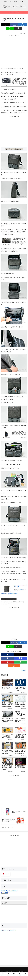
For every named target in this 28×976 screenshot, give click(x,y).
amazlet (21, 589)
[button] (18, 28)
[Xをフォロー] (20, 654)
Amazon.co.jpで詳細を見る (8, 593)
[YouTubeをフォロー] (7, 662)
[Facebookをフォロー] (7, 658)
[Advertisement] (14, 51)
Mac (11, 601)
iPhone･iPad (5, 601)
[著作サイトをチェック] (7, 654)
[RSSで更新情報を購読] (14, 665)
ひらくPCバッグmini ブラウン (20, 585)
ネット (4, 604)
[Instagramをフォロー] (20, 658)
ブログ (9, 604)
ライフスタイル (13, 599)
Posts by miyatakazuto (7, 930)
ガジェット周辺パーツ (18, 601)
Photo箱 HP (4, 893)
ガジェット (5, 599)
